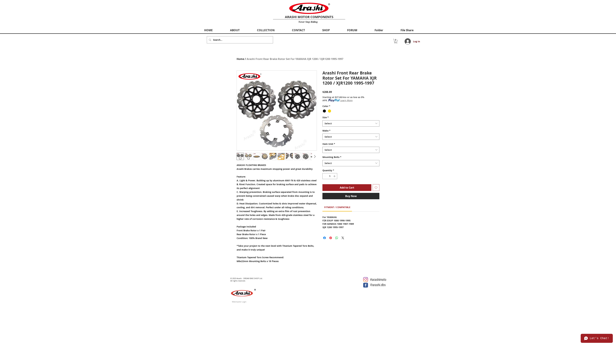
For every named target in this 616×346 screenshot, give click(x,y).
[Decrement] (325, 176)
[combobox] (350, 123)
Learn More (346, 100)
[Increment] (335, 176)
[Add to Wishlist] (376, 187)
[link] (337, 207)
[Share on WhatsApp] (337, 238)
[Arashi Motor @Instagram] (365, 279)
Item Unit (328, 143)
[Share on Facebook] (324, 238)
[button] (395, 41)
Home (240, 59)
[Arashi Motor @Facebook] (365, 285)
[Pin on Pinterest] (331, 238)
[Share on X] (343, 238)
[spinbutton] (330, 176)
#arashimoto (378, 279)
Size (325, 117)
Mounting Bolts (331, 157)
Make (326, 130)
